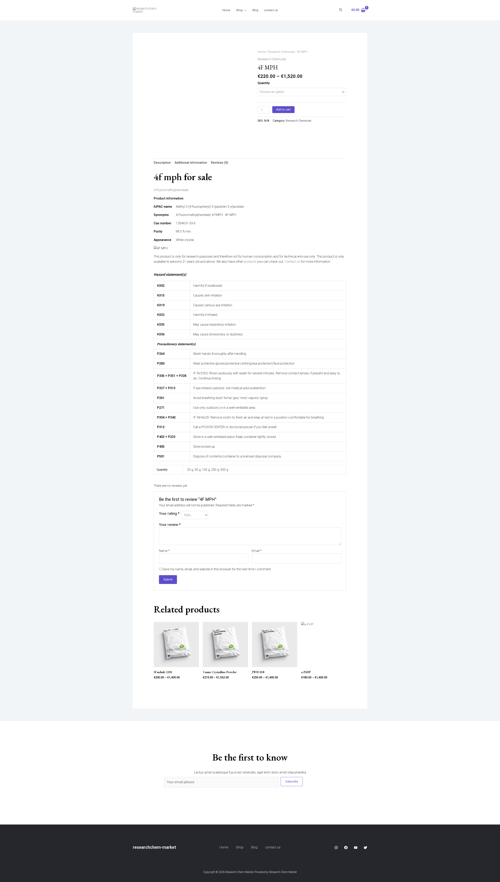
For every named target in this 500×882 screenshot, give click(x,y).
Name (164, 551)
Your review (170, 524)
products (250, 261)
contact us (271, 10)
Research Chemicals (281, 52)
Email (257, 551)
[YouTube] (355, 847)
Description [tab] (162, 162)
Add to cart (283, 109)
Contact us (292, 261)
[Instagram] (336, 847)
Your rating (169, 513)
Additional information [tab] (191, 162)
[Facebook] (346, 847)
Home (226, 10)
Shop (239, 10)
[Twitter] (365, 847)
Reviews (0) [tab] (219, 162)
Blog (255, 10)
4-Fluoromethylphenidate (171, 190)
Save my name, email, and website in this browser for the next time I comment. (216, 569)
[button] (244, 10)
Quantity (264, 83)
